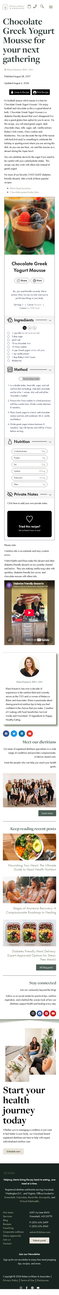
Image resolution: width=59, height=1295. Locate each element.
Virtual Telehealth (29, 1201)
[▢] (9, 333)
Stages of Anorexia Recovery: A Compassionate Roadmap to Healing (31, 910)
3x (34, 328)
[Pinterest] (32, 1288)
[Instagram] (21, 1288)
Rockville (33, 1197)
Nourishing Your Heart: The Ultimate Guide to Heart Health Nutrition (32, 867)
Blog (5, 1220)
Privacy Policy (10, 1280)
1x (25, 328)
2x (29, 328)
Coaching (8, 1228)
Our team (8, 1212)
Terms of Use (27, 1280)
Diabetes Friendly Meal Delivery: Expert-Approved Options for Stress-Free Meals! (31, 955)
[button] (51, 7)
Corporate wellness (13, 1231)
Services (7, 1216)
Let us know (24, 530)
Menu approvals (12, 1235)
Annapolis (44, 1197)
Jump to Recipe (21, 92)
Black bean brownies (20, 188)
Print (39, 280)
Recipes (7, 1224)
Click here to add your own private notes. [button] (27, 503)
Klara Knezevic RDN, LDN (29, 681)
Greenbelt (9, 1197)
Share (23, 280)
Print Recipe (42, 92)
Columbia (21, 1197)
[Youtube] (38, 1288)
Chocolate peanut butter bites (24, 192)
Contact (7, 1243)
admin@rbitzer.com (40, 1232)
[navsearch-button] (42, 7)
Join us (6, 1239)
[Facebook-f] (26, 1288)
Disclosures (43, 1280)
